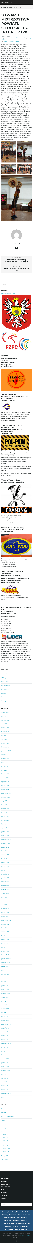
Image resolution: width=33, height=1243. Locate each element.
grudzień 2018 (5, 1016)
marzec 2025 (5, 778)
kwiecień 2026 (5, 728)
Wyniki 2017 (6, 1140)
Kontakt (3, 1113)
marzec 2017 (5, 1059)
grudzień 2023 (5, 832)
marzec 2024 (5, 820)
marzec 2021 (5, 943)
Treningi (3, 1128)
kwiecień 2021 (5, 939)
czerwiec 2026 (5, 720)
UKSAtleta (12, 38)
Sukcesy (29, 38)
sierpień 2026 (5, 712)
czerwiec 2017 (5, 1047)
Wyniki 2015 (6, 1134)
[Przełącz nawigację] (30, 2)
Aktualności (19, 38)
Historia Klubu (5, 689)
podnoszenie (11, 41)
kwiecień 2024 (5, 816)
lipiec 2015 (4, 1097)
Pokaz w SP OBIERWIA (7, 1116)
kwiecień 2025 (5, 774)
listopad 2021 (5, 916)
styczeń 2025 (5, 781)
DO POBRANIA (5, 685)
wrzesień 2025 (5, 755)
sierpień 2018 (5, 1028)
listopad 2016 (5, 1066)
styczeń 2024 (5, 828)
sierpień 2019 (5, 997)
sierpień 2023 (5, 847)
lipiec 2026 (4, 716)
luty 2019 (4, 1012)
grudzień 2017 (5, 1039)
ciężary (5, 41)
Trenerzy (3, 697)
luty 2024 (4, 824)
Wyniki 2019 (6, 1146)
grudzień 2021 (5, 912)
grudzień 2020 (5, 951)
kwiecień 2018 (5, 1036)
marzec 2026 (5, 731)
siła (16, 41)
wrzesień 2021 (5, 924)
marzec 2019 (5, 1009)
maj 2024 (4, 812)
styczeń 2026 (5, 739)
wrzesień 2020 (5, 962)
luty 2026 (4, 735)
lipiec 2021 (4, 928)
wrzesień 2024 (5, 797)
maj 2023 (4, 858)
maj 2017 (4, 1051)
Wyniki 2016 (6, 1137)
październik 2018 (6, 1024)
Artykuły (24, 38)
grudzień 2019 (5, 986)
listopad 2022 (5, 882)
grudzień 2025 (5, 743)
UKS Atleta (6, 2)
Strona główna (6, 1212)
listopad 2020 (5, 955)
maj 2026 (4, 724)
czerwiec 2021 (5, 932)
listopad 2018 (5, 1020)
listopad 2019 (5, 989)
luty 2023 (4, 870)
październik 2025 (6, 751)
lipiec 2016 (4, 1074)
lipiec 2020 (4, 970)
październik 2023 (6, 839)
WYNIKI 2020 (6, 1149)
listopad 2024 (5, 789)
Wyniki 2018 (6, 1143)
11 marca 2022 (6, 36)
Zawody (4, 39)
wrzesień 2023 (5, 843)
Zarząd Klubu (5, 1156)
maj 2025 (4, 770)
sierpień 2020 (5, 966)
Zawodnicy (4, 1160)
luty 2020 (4, 982)
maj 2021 (4, 935)
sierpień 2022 (5, 893)
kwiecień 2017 (5, 1055)
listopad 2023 (5, 835)
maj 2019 (4, 1005)
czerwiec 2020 (5, 974)
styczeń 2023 (5, 874)
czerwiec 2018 (5, 1032)
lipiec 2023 (4, 851)
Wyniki (3, 1132)
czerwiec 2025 (5, 766)
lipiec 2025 (4, 762)
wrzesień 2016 (5, 1070)
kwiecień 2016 (5, 1086)
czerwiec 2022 (5, 901)
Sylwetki (3, 1120)
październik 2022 (6, 885)
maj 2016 (4, 1082)
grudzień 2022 (5, 878)
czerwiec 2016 (5, 1078)
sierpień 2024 (5, 801)
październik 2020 (6, 959)
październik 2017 (6, 1043)
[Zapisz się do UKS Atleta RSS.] (16, 1240)
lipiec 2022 (4, 897)
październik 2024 (6, 793)
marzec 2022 (5, 909)
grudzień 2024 (5, 785)
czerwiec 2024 (5, 808)
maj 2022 (4, 905)
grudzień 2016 (5, 1062)
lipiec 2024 (4, 805)
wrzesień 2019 (5, 993)
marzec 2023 (5, 866)
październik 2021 (6, 920)
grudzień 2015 (5, 1089)
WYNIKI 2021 (6, 1151)
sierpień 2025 (5, 758)
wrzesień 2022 (5, 889)
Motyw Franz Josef (24, 1235)
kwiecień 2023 (5, 862)
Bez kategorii (5, 681)
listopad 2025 (5, 747)
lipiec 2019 (4, 1001)
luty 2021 (4, 947)
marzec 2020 (5, 978)
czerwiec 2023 (5, 855)
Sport (18, 41)
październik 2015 (6, 1093)
